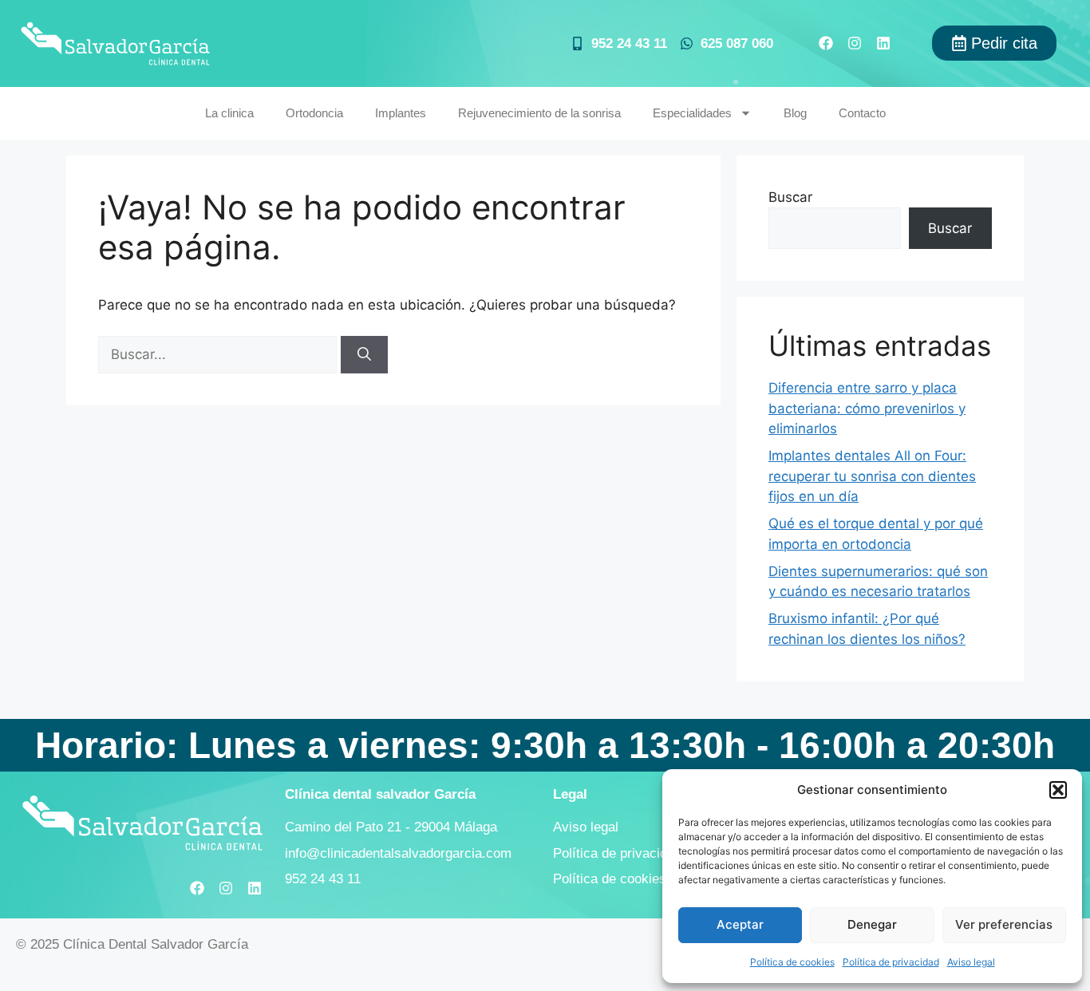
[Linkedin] (883, 43)
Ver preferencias (1003, 924)
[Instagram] (854, 43)
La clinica (229, 113)
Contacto (862, 113)
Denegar (872, 924)
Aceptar (740, 924)
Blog (795, 113)
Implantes (400, 113)
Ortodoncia (314, 113)
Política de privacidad (891, 962)
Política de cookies (792, 962)
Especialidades (692, 113)
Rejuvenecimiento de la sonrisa (539, 113)
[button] (1058, 790)
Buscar (790, 197)
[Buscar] (364, 355)
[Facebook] (826, 43)
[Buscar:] (219, 354)
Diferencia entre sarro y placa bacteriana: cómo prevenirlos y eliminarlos (867, 408)
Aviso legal (971, 962)
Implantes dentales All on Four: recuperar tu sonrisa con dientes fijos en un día (872, 476)
